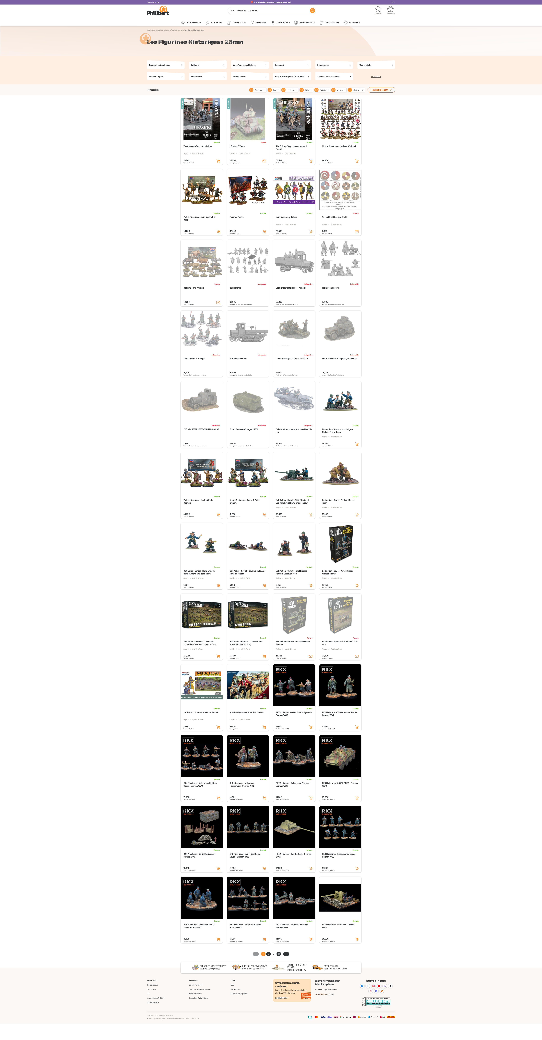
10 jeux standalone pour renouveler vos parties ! (272, 2)
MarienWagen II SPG (238, 358)
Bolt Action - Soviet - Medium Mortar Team (338, 501)
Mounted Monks (237, 217)
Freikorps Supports (330, 287)
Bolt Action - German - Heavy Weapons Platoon (293, 643)
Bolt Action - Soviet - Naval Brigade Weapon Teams (337, 572)
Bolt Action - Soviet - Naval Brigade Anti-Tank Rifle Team (248, 572)
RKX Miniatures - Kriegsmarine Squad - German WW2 (339, 855)
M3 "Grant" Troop (237, 146)
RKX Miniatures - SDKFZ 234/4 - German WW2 (340, 784)
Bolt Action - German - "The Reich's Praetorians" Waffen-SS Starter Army (200, 643)
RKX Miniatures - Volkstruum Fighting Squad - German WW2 (200, 784)
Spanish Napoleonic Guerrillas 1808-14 (247, 712)
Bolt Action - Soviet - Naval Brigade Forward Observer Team (291, 572)
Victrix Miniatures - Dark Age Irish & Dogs (199, 218)
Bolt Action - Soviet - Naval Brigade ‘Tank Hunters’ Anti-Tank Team (199, 572)
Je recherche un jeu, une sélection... (244, 11)
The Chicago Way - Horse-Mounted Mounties (291, 147)
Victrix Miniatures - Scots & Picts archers (244, 501)
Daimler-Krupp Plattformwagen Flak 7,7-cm (294, 430)
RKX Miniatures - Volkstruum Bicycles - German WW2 (293, 784)
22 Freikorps (235, 287)
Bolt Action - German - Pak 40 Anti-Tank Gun (340, 643)
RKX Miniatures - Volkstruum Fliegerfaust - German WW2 (242, 784)
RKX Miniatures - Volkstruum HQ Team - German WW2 (339, 714)
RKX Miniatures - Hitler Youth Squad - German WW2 (246, 926)
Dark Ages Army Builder (286, 217)
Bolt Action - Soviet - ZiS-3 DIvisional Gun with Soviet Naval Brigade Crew (292, 501)
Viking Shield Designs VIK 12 (334, 217)
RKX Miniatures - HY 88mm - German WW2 (338, 926)
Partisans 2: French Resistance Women (200, 712)
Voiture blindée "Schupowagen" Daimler (339, 358)
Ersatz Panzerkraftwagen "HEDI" (244, 429)
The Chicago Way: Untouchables (197, 146)
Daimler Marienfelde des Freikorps (291, 287)
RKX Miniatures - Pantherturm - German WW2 (293, 855)
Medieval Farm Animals (193, 287)
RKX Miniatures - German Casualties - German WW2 (292, 926)
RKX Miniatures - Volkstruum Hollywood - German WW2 (294, 714)
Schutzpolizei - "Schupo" (194, 358)
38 (279, 954)
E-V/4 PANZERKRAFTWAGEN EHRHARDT (201, 429)
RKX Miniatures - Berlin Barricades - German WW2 (199, 855)
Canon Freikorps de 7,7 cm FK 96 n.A (292, 358)
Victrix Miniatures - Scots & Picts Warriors (198, 501)
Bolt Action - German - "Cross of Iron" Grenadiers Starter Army (246, 643)
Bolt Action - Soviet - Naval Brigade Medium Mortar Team (337, 430)
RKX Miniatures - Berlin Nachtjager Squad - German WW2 (245, 855)
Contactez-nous (153, 2)
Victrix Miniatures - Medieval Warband (339, 146)
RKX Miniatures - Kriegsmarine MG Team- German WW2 (198, 926)
